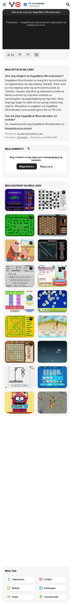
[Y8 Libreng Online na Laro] (15, 4)
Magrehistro (26, 166)
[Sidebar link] (4, 4)
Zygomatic (22, 137)
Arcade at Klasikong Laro (30, 133)
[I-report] (28, 55)
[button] (18, 128)
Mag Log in (46, 166)
